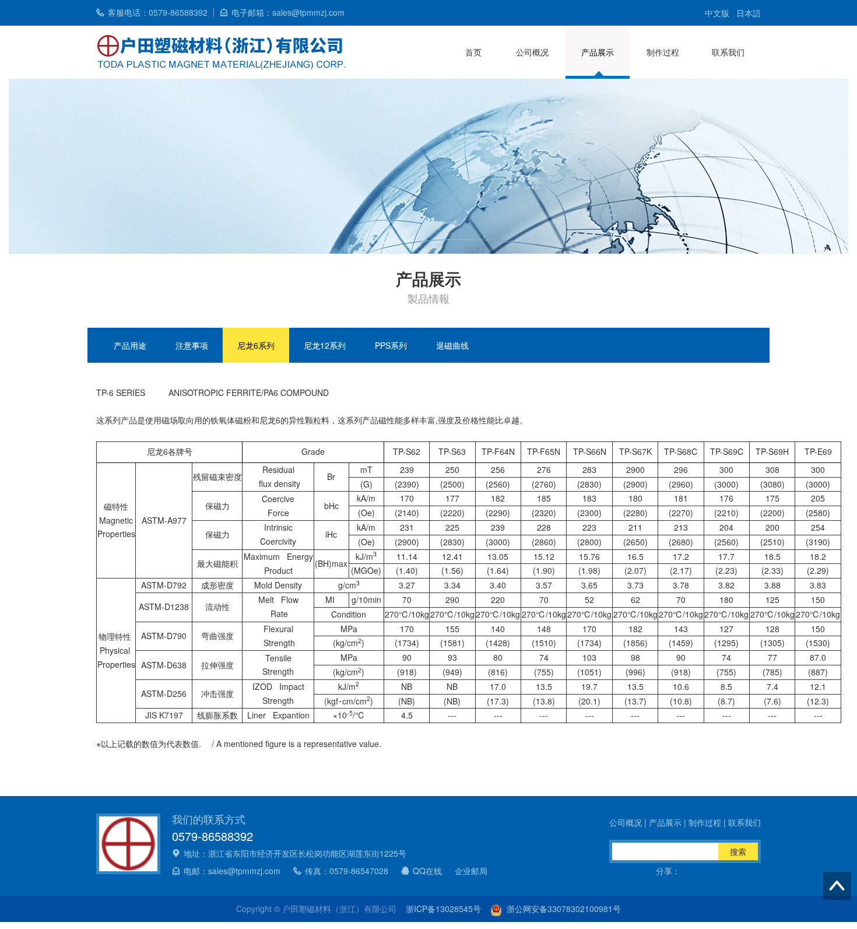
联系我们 (728, 52)
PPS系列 (391, 345)
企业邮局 (471, 871)
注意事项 (191, 345)
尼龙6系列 (256, 345)
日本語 (748, 13)
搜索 (738, 851)
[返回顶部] (837, 886)
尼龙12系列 (325, 345)
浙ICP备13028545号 (443, 908)
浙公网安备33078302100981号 (561, 908)
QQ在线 (427, 871)
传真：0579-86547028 (346, 871)
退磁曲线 (452, 345)
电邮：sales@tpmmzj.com (232, 871)
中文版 (717, 13)
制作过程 (663, 52)
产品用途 (130, 345)
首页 (473, 52)
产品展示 (597, 52)
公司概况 (532, 52)
